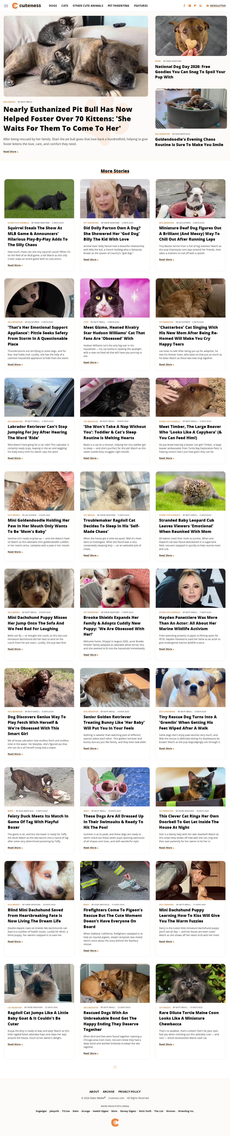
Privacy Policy (129, 1092)
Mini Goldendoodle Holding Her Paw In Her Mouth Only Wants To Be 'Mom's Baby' (39, 525)
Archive (109, 1092)
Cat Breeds (89, 515)
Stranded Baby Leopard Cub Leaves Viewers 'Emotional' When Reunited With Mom (186, 525)
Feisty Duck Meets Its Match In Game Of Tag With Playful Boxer (38, 821)
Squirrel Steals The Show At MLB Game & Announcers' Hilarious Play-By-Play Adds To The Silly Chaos (38, 236)
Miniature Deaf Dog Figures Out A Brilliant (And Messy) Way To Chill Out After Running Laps (190, 233)
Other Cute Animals (88, 6)
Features (141, 6)
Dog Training (166, 904)
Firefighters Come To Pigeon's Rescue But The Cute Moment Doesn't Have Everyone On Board (113, 918)
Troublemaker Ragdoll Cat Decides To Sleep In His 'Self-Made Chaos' (111, 525)
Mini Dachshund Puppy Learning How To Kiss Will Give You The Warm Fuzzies (189, 915)
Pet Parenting (118, 6)
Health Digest (100, 1111)
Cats (64, 6)
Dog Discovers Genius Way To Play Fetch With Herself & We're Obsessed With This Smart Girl (37, 725)
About (94, 1092)
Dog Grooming (167, 711)
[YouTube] (190, 5)
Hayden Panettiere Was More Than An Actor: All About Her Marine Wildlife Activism (188, 623)
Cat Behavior (166, 322)
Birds (10, 811)
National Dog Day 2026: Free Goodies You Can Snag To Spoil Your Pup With (190, 72)
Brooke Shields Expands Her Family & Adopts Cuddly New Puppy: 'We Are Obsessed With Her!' (114, 626)
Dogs (53, 6)
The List (158, 1111)
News (158, 61)
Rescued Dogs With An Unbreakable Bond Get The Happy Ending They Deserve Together (111, 1021)
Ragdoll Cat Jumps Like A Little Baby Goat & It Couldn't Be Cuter (38, 1018)
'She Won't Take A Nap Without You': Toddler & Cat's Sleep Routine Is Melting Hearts (115, 432)
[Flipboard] (195, 5)
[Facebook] (184, 5)
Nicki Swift (145, 1111)
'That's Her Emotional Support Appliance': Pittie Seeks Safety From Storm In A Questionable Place (38, 336)
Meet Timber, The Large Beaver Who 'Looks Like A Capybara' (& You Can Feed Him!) (190, 432)
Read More (9, 151)
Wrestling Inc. (186, 1111)
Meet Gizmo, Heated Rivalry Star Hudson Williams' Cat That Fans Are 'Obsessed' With (114, 333)
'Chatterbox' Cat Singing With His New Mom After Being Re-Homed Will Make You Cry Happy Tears (188, 336)
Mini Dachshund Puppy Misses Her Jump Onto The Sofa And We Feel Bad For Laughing (37, 623)
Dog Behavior (162, 134)
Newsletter (218, 5)
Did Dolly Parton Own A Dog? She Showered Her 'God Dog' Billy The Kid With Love (112, 233)
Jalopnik (54, 1111)
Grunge (85, 1111)
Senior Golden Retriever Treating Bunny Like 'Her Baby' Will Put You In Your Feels (114, 722)
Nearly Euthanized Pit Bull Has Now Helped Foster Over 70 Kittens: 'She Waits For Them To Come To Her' (67, 118)
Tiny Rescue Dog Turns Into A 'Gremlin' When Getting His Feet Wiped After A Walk (188, 722)
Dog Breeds (9, 102)
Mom (114, 1111)
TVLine (66, 1111)
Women (170, 1111)
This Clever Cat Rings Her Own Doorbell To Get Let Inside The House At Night (189, 821)
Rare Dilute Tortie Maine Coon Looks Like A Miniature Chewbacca (189, 1018)
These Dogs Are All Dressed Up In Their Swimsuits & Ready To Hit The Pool (114, 821)
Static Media (97, 1098)
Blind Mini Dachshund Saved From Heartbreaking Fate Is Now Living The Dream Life (35, 915)
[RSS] (200, 5)
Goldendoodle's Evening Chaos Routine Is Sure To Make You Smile (189, 142)
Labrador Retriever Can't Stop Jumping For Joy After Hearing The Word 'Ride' (37, 432)
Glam (76, 1111)
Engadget (41, 1111)
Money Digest (128, 1111)
